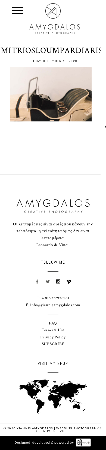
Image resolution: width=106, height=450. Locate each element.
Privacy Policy (53, 337)
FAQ (53, 323)
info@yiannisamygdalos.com (55, 305)
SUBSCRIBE (53, 344)
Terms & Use (53, 330)
